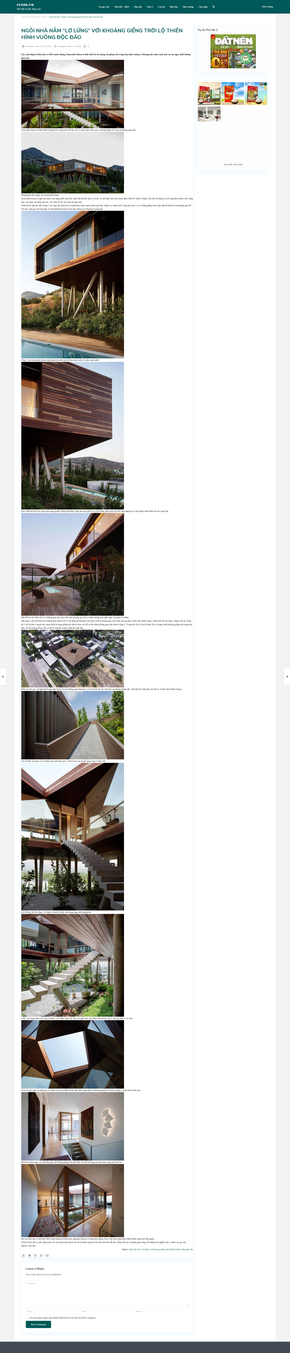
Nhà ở (150, 7)
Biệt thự (174, 7)
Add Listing (267, 7)
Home (23, 17)
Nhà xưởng (188, 7)
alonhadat (31, 17)
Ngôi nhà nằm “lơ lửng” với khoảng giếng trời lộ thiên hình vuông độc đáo (161, 1249)
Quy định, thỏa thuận (233, 164)
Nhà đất (138, 7)
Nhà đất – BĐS (121, 7)
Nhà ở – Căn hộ (41, 17)
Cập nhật (203, 7)
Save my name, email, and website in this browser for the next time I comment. (62, 1318)
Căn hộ (161, 7)
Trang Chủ (104, 7)
